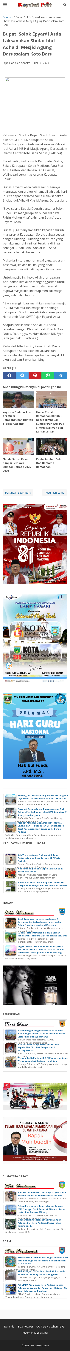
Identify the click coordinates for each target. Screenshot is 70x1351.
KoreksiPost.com (40, 1345)
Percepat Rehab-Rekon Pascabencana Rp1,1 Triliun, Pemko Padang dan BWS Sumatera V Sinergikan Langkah (42, 812)
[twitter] (22, 375)
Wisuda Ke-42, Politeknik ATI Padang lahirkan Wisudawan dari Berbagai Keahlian (43, 1059)
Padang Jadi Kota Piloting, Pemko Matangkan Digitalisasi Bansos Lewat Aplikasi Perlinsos (43, 797)
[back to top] (62, 1342)
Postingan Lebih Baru (18, 492)
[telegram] (60, 375)
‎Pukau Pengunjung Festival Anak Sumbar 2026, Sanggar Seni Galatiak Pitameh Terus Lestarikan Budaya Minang (41, 1033)
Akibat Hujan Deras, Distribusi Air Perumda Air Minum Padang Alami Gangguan (41, 1273)
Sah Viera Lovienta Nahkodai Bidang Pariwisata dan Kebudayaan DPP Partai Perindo (39, 858)
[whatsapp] (47, 375)
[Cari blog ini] (65, 5)
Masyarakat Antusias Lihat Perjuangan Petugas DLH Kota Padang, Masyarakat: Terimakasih (39, 1222)
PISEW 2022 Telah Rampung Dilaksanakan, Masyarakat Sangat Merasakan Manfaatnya (42, 884)
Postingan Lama (54, 492)
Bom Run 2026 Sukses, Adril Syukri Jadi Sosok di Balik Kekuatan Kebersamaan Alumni (42, 1194)
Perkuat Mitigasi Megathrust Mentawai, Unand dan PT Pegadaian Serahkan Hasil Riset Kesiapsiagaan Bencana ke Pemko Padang (41, 827)
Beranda (9, 1326)
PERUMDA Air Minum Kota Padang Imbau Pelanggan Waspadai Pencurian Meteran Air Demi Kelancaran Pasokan (42, 1287)
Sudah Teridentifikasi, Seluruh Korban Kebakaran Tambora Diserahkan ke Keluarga (43, 934)
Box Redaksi (25, 1326)
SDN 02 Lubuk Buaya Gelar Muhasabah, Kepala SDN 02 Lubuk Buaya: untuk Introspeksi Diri (39, 1047)
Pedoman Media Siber (35, 1332)
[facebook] (9, 375)
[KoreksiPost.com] (35, 5)
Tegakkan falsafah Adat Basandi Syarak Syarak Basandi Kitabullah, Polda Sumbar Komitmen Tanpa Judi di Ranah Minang (41, 949)
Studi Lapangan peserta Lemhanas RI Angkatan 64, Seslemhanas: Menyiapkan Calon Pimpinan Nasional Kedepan (40, 922)
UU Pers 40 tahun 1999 (50, 1326)
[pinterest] (35, 375)
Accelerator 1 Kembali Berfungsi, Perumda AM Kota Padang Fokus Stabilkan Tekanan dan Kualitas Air (43, 1260)
